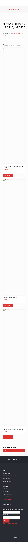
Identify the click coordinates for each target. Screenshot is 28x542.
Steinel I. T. (5, 35)
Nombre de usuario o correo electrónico (13, 509)
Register (4, 523)
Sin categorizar (16, 33)
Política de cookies (7, 499)
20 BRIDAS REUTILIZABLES (10, 297)
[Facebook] (10, 539)
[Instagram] (18, 539)
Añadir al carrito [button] (7, 175)
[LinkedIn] (16, 539)
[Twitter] (12, 539)
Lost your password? (12, 523)
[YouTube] (14, 539)
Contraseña (5, 514)
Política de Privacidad (7, 496)
